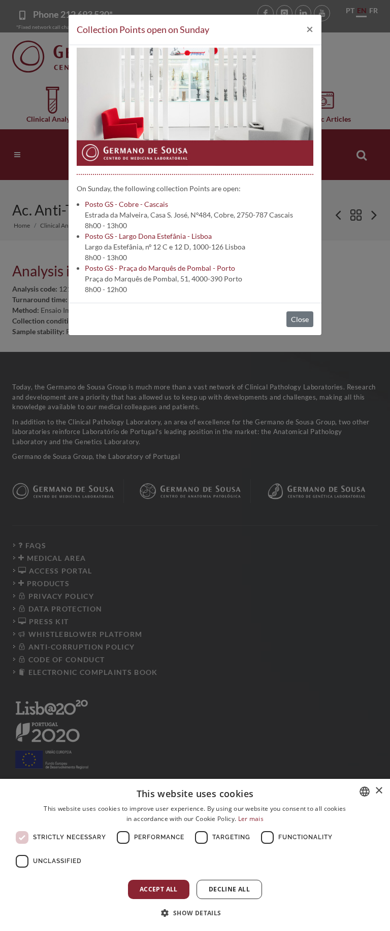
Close (300, 319)
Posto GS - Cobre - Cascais (126, 204)
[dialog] (195, 855)
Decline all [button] (229, 889)
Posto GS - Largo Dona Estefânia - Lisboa (148, 236)
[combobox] (365, 791)
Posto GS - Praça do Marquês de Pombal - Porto (160, 268)
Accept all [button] (159, 889)
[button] (195, 913)
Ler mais (251, 818)
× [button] (378, 791)
